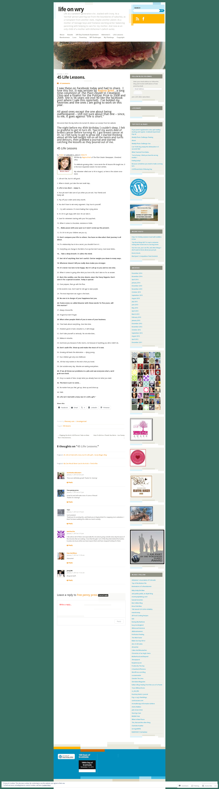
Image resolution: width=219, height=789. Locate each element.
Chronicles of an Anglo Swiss (141, 653)
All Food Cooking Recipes (140, 615)
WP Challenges (95, 37)
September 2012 (137, 333)
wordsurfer (71, 531)
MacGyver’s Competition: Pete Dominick (145, 256)
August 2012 (136, 336)
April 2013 (135, 311)
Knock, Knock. (136, 253)
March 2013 (135, 314)
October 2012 (136, 330)
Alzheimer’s (105, 35)
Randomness (65, 37)
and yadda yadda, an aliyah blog (142, 593)
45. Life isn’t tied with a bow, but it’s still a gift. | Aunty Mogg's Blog (85, 455)
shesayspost (136, 659)
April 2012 (135, 339)
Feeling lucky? (136, 160)
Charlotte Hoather (137, 726)
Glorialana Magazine (138, 682)
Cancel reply (103, 595)
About (62, 35)
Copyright (120, 37)
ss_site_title (135, 691)
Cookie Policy (46, 785)
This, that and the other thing (141, 722)
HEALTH (84, 155)
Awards (70, 35)
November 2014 (137, 276)
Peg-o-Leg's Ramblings (139, 697)
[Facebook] (143, 18)
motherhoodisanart (74, 473)
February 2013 (136, 317)
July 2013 (135, 301)
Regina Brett (106, 90)
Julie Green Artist (137, 710)
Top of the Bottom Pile (139, 583)
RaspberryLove (137, 663)
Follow (138, 93)
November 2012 (137, 327)
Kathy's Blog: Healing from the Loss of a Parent (147, 685)
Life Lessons (118, 35)
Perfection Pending (138, 634)
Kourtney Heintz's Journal (140, 694)
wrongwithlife (136, 729)
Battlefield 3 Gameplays (139, 732)
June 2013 (135, 305)
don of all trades (137, 644)
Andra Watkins (136, 707)
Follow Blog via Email (142, 76)
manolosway (136, 612)
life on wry (71, 9)
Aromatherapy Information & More (143, 703)
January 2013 (136, 320)
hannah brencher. (137, 600)
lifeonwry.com (69, 421)
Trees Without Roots (138, 688)
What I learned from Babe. (140, 152)
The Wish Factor (137, 638)
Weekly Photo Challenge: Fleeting (142, 137)
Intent (61, 155)
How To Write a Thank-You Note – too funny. (109, 436)
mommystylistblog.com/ (140, 597)
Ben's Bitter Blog (137, 603)
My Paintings (109, 37)
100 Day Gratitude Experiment (87, 35)
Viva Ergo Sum (136, 713)
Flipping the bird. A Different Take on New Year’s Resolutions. (73, 436)
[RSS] (137, 18)
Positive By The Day (138, 666)
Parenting (83, 37)
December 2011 (137, 342)
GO (162, 10)
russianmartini (136, 675)
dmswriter (135, 647)
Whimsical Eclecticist (138, 628)
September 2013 (137, 295)
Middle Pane (136, 716)
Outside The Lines (137, 678)
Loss (74, 37)
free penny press (87, 595)
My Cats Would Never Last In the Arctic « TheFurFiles (80, 463)
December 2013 (137, 286)
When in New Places (138, 719)
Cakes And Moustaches (139, 650)
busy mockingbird (137, 625)
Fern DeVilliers (72, 553)
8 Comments (65, 83)
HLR (133, 619)
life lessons (67, 426)
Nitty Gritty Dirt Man (138, 590)
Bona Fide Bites (137, 606)
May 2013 (135, 308)
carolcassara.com (137, 700)
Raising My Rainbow (138, 622)
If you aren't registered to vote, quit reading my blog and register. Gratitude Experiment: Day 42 (146, 132)
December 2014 (137, 273)
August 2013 (136, 298)
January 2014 (136, 283)
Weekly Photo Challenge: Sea (141, 143)
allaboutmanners (137, 631)
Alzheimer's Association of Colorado (144, 580)
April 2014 (135, 279)
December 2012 (137, 323)
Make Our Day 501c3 (138, 641)
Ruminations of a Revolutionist (141, 586)
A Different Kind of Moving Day (142, 169)
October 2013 (136, 292)
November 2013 (137, 289)
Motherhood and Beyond (140, 656)
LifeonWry (136, 108)
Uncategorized (81, 421)
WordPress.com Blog (139, 672)
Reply (71, 482)
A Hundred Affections (139, 669)
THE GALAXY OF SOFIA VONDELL (142, 609)
